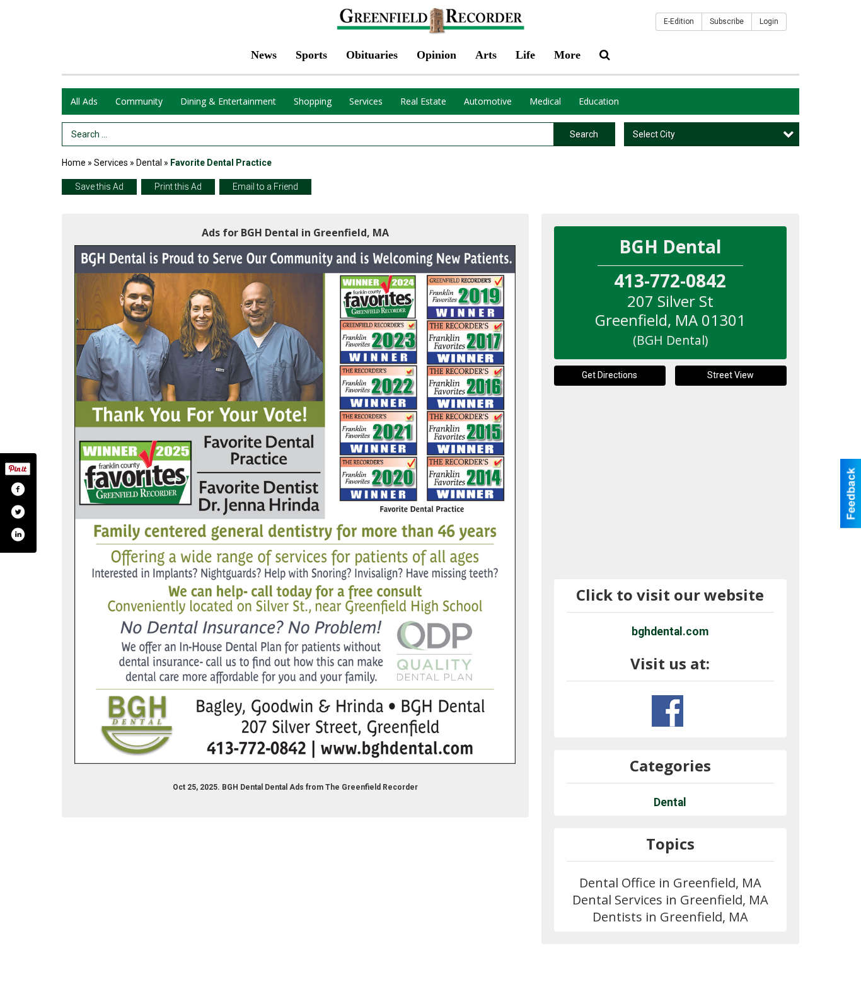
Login (769, 21)
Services (366, 101)
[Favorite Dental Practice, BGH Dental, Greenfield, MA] (295, 504)
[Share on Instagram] (17, 534)
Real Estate (423, 101)
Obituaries (372, 55)
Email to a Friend (265, 187)
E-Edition (679, 21)
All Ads (84, 101)
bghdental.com (670, 631)
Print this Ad (178, 187)
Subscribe (727, 21)
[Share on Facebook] (17, 489)
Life (525, 55)
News (264, 55)
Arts (486, 55)
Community (139, 101)
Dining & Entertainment (228, 101)
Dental (149, 163)
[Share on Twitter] (17, 512)
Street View (730, 375)
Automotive (488, 101)
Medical (545, 101)
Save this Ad (99, 187)
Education (599, 101)
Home (74, 163)
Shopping (313, 101)
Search (584, 134)
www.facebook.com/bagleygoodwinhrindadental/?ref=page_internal (667, 711)
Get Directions (609, 375)
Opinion (436, 55)
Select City (654, 134)
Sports (311, 55)
